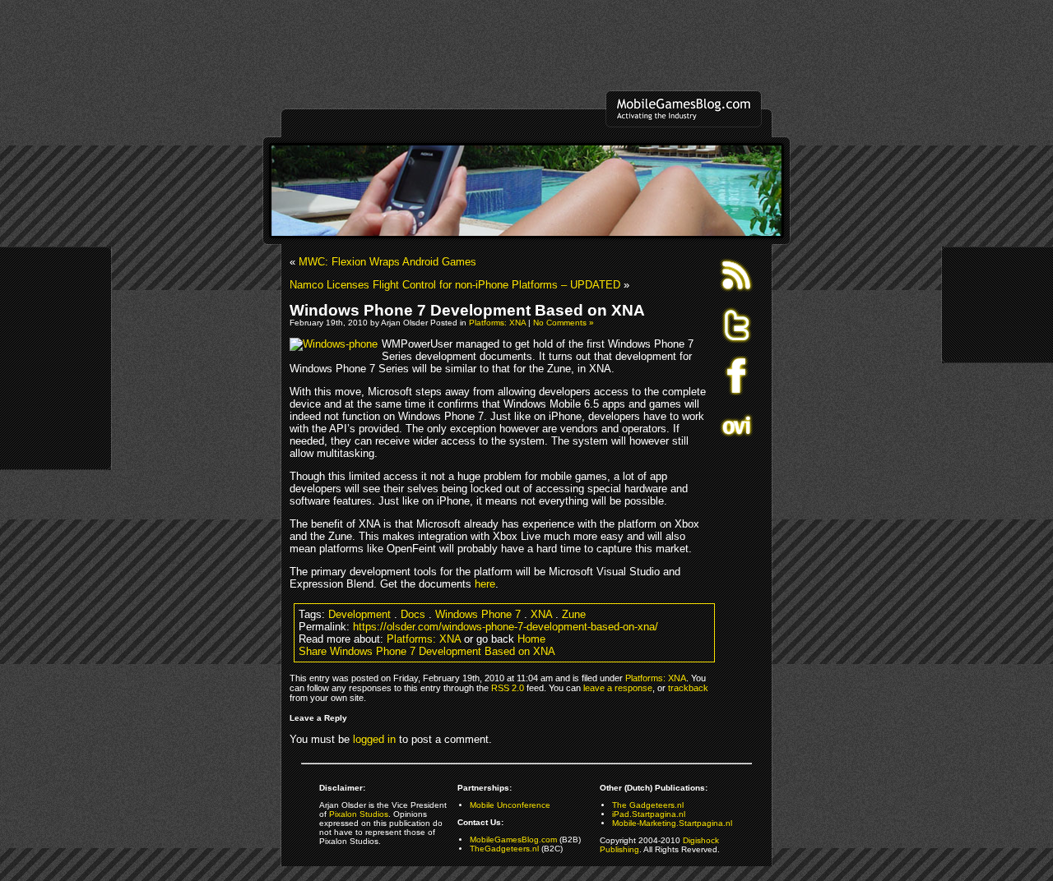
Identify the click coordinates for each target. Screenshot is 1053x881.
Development (359, 614)
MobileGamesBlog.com (513, 839)
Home (531, 639)
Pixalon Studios (358, 814)
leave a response (617, 688)
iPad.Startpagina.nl (648, 814)
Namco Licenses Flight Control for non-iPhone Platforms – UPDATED (455, 285)
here (485, 584)
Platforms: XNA (497, 322)
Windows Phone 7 (478, 614)
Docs (413, 614)
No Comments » (563, 322)
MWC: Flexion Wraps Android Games (387, 262)
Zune (574, 614)
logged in (374, 739)
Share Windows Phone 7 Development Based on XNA (427, 651)
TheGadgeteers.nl (504, 848)
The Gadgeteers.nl (648, 805)
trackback (688, 688)
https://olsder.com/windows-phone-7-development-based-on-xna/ (505, 626)
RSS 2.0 (507, 688)
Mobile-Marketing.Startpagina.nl (672, 823)
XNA (541, 614)
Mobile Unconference (510, 805)
